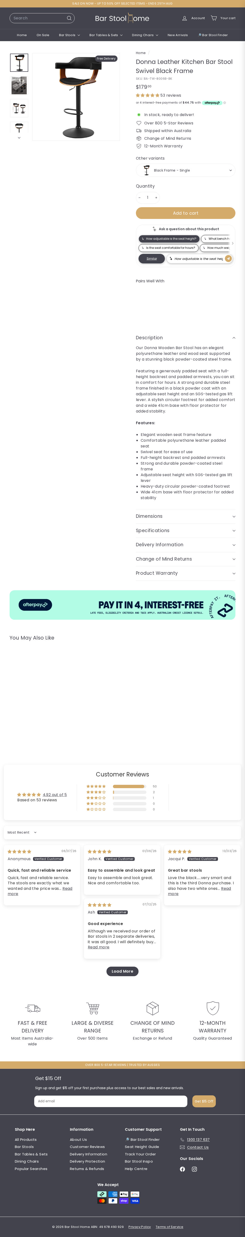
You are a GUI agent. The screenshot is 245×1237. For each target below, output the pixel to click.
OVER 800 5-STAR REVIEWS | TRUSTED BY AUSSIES (122, 1065)
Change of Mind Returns (164, 559)
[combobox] (42, 18)
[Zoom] (76, 96)
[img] (19, 851)
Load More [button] (123, 971)
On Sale (43, 35)
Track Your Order (140, 1154)
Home (22, 35)
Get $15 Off (204, 1101)
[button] (148, 95)
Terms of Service (169, 1227)
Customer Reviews (87, 1146)
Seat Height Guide (142, 1146)
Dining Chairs (143, 35)
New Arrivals (178, 35)
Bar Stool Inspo (139, 1161)
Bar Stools (67, 35)
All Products (26, 1139)
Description (149, 337)
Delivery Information (160, 544)
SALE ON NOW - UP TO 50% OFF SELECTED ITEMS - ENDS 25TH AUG (122, 3)
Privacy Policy (139, 1227)
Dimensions (149, 516)
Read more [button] (99, 947)
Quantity (145, 186)
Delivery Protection (87, 1161)
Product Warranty (157, 573)
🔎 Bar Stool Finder (213, 35)
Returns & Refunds (87, 1168)
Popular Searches (31, 1168)
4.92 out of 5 (55, 794)
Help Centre (136, 1168)
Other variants (150, 158)
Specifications (153, 530)
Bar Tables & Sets (104, 35)
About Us (78, 1139)
